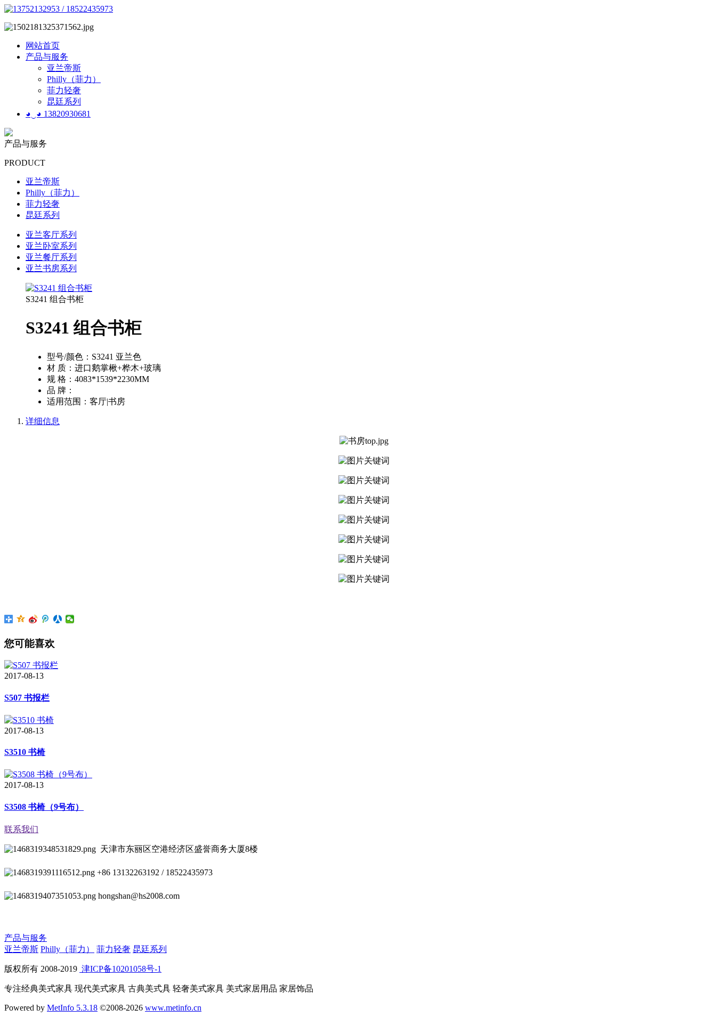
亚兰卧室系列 (51, 245)
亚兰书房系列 (51, 268)
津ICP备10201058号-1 (120, 968)
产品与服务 (47, 56)
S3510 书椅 (24, 751)
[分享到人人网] (57, 619)
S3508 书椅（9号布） (44, 806)
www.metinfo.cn (173, 1007)
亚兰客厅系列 (51, 234)
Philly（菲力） (74, 79)
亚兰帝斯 (64, 67)
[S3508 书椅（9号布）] (48, 774)
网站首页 (43, 45)
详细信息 (43, 421)
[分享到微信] (70, 619)
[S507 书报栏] (31, 665)
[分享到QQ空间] (21, 619)
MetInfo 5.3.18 (72, 1007)
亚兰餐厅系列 (51, 257)
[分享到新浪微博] (33, 619)
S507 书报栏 (27, 697)
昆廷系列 (64, 101)
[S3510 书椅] (29, 720)
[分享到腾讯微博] (45, 619)
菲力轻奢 (64, 90)
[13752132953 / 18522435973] (58, 8)
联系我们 (21, 829)
